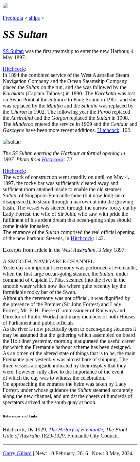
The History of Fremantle (76, 429)
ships (34, 18)
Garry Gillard (17, 453)
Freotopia (13, 18)
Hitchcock (14, 69)
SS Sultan (13, 51)
